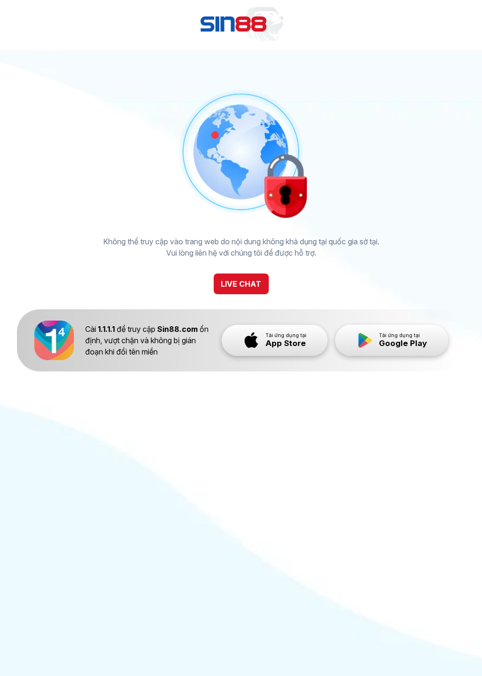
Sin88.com (177, 329)
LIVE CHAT (241, 284)
